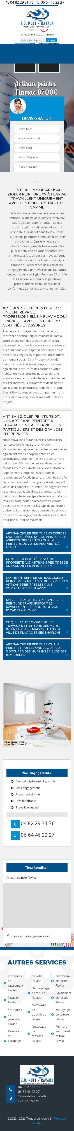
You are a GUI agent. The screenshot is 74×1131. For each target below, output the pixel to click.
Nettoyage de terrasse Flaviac (39, 1034)
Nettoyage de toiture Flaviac (63, 1014)
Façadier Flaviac (13, 1000)
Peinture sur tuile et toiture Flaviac (63, 1034)
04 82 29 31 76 (21, 2)
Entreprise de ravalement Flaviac (15, 983)
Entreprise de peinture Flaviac (15, 1017)
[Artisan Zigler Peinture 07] (37, 17)
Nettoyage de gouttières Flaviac (39, 1012)
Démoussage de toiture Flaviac (39, 993)
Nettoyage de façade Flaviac (63, 980)
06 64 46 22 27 (52, 2)
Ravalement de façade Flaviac (63, 997)
